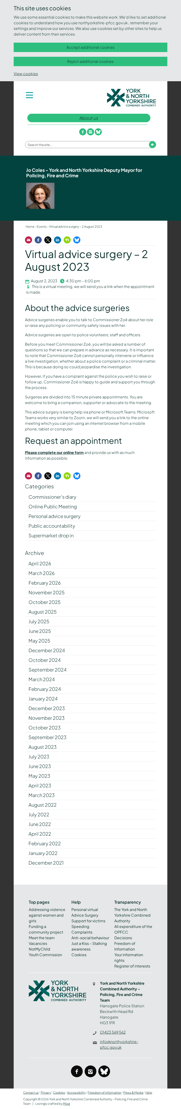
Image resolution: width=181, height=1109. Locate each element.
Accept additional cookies (90, 47)
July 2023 (39, 756)
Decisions (123, 937)
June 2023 (40, 766)
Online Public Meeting (53, 506)
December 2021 (46, 863)
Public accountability (52, 526)
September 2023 (47, 737)
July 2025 (39, 621)
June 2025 (40, 631)
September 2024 (47, 669)
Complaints (81, 932)
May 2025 (39, 641)
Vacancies (38, 943)
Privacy (46, 1092)
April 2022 (40, 834)
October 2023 (45, 727)
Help (148, 1092)
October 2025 (45, 602)
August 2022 (43, 805)
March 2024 (42, 679)
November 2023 (47, 718)
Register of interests (132, 965)
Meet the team (42, 937)
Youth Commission (45, 954)
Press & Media (133, 1092)
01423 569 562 (113, 1032)
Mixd (66, 1103)
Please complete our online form (54, 452)
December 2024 (47, 650)
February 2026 (45, 583)
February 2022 (45, 843)
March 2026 (42, 573)
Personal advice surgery (55, 516)
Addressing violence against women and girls (47, 915)
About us (88, 118)
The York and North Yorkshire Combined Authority (132, 915)
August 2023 (43, 747)
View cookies (26, 73)
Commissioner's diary (52, 497)
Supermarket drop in (51, 535)
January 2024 (43, 698)
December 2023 (47, 708)
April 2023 (40, 785)
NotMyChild (39, 949)
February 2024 (45, 689)
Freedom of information (104, 1092)
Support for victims (88, 920)
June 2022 (40, 824)
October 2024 (45, 660)
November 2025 (47, 592)
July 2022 (39, 814)
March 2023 (42, 795)
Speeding (80, 926)
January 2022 (43, 853)
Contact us (31, 1092)
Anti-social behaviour (90, 937)
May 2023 (39, 776)
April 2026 (40, 563)
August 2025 (43, 612)
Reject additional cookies (90, 61)
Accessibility (76, 1092)
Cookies (78, 954)
